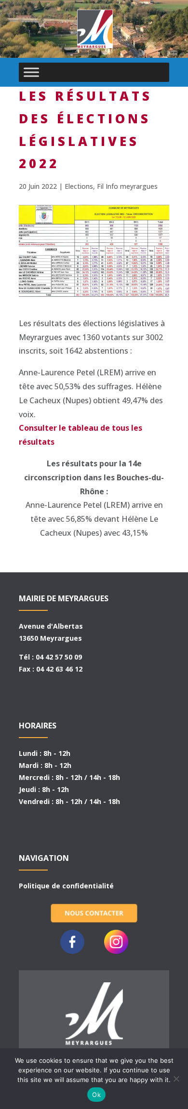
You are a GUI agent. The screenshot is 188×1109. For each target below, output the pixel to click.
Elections (79, 186)
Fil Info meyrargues (127, 186)
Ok (96, 1094)
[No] (176, 1078)
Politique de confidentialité (66, 885)
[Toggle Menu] (31, 72)
